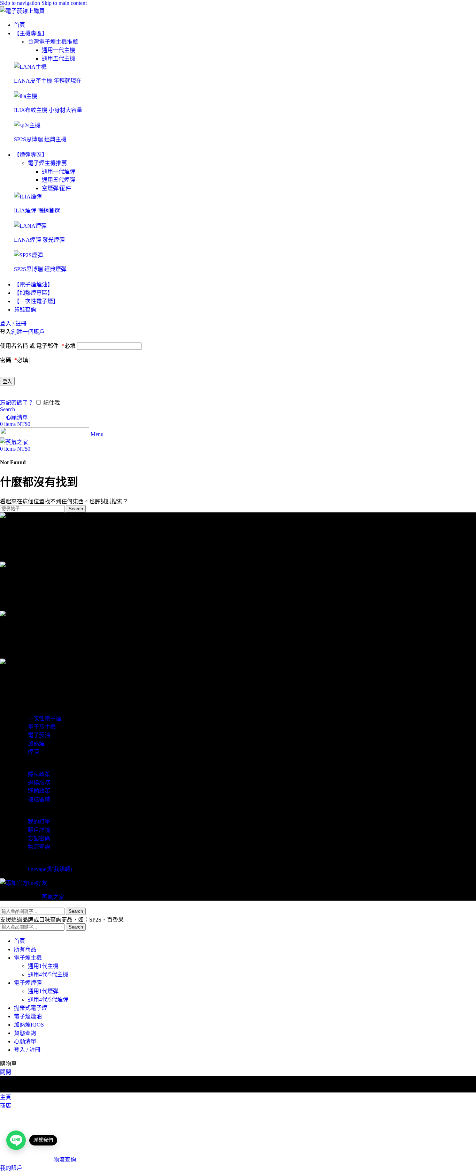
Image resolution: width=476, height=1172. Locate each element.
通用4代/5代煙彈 (48, 999)
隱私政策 (39, 774)
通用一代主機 (58, 50)
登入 (7, 381)
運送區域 (39, 799)
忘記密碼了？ (16, 403)
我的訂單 (39, 822)
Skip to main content (64, 3)
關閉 (5, 1072)
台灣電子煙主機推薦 (53, 42)
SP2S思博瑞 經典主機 (40, 139)
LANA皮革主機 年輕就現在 (48, 81)
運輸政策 (39, 791)
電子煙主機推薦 (47, 163)
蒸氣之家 (53, 897)
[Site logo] (22, 11)
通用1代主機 (43, 966)
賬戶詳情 (39, 830)
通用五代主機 (58, 58)
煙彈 (33, 752)
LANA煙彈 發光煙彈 (39, 240)
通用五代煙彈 (58, 180)
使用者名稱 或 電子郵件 (38, 346)
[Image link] (30, 67)
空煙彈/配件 (56, 188)
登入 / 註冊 (27, 1050)
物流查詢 (39, 847)
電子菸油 (39, 735)
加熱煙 (36, 743)
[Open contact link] (16, 1140)
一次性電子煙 (44, 718)
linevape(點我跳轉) (50, 869)
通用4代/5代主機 (48, 974)
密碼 (14, 360)
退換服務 (39, 783)
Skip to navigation (20, 3)
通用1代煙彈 (43, 991)
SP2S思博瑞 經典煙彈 (40, 269)
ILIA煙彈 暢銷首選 (37, 210)
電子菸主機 (42, 727)
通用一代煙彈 (58, 171)
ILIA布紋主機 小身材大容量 (48, 110)
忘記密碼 (39, 838)
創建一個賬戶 (28, 332)
